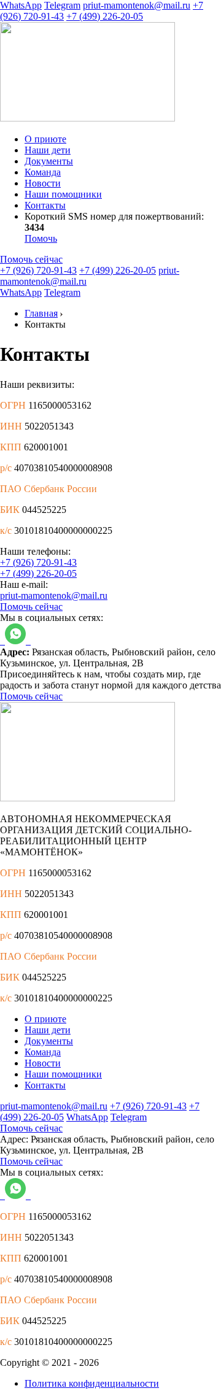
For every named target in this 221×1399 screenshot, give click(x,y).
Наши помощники (63, 194)
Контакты (45, 205)
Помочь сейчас (31, 259)
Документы (49, 161)
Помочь (41, 238)
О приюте (45, 139)
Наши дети (48, 150)
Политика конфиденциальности (92, 1383)
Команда (43, 172)
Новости (43, 183)
